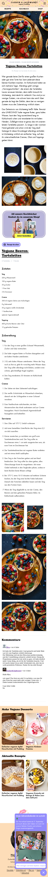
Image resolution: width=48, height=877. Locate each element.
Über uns (31, 870)
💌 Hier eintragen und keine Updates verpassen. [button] (31, 866)
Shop (40, 9)
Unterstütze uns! (21, 870)
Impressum (40, 870)
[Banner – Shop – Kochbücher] (24, 224)
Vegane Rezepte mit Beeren (30, 62)
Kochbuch (24, 9)
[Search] (3, 3)
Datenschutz (25, 873)
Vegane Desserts (14, 62)
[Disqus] (24, 671)
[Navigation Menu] (45, 3)
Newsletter (10, 870)
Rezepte (7, 9)
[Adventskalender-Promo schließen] (43, 872)
